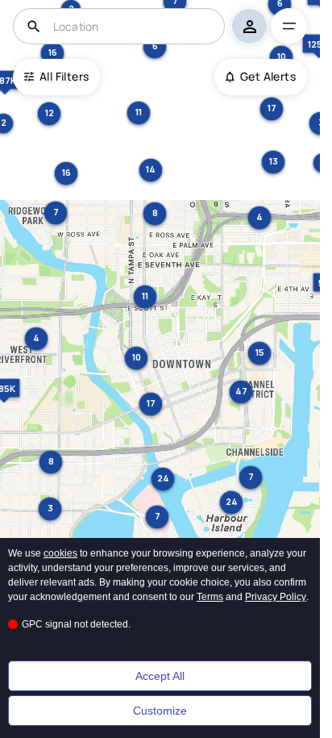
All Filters (64, 76)
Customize (160, 710)
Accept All (160, 675)
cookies (60, 553)
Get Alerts (268, 76)
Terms (210, 596)
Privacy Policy (275, 596)
